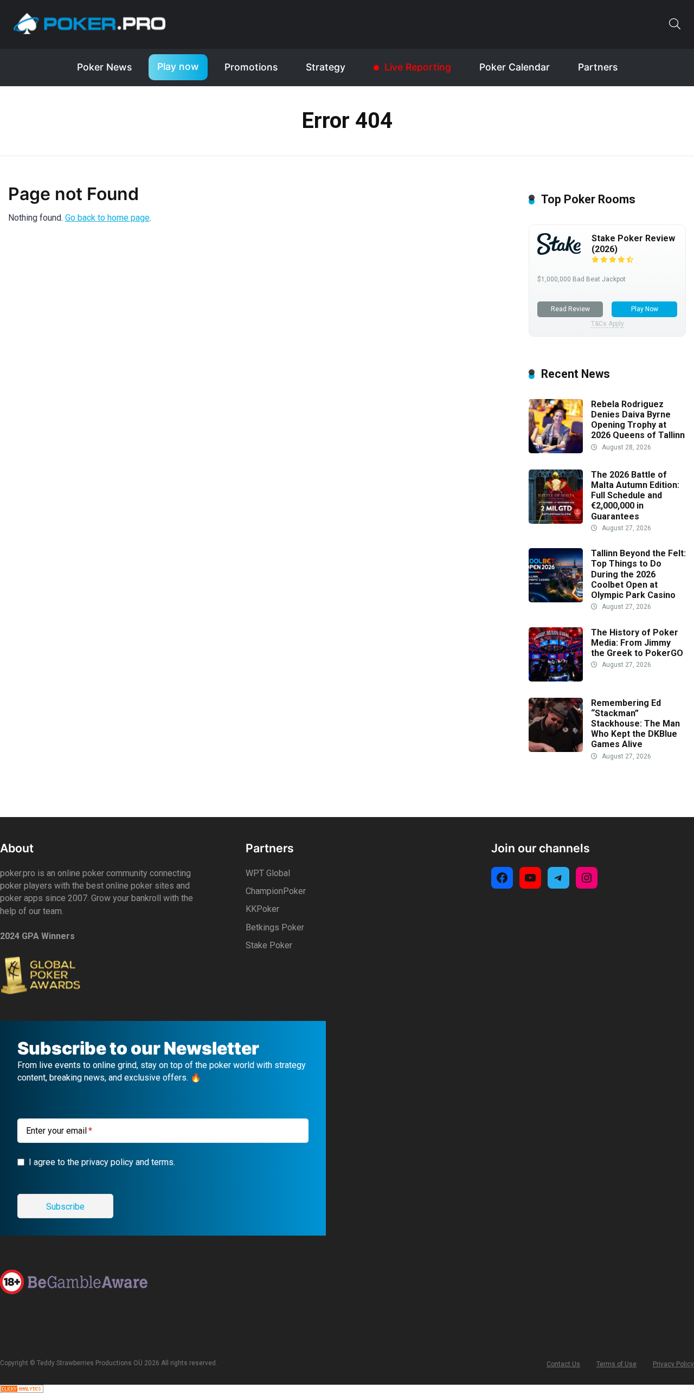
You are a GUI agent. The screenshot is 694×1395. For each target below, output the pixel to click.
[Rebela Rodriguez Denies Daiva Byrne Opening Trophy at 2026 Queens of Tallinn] (556, 450)
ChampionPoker (276, 891)
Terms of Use (616, 1364)
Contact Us (563, 1364)
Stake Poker (269, 945)
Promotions (251, 67)
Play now (178, 66)
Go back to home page (107, 218)
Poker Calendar (514, 67)
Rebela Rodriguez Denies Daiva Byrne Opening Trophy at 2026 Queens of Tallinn (638, 420)
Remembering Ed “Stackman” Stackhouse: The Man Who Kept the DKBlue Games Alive (635, 724)
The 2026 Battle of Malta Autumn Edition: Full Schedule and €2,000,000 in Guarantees (635, 496)
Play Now (644, 309)
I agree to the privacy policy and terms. (102, 1162)
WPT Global (268, 873)
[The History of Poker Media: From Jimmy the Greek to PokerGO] (556, 678)
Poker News (104, 67)
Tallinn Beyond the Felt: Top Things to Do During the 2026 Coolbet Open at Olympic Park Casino (638, 574)
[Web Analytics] (21, 1390)
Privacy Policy (673, 1364)
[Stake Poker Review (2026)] (559, 252)
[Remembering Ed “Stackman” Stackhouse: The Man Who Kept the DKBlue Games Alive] (556, 749)
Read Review (570, 309)
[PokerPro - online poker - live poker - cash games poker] (89, 23)
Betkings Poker (275, 927)
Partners (598, 67)
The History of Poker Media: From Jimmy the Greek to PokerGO (637, 642)
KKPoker (262, 909)
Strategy (325, 67)
